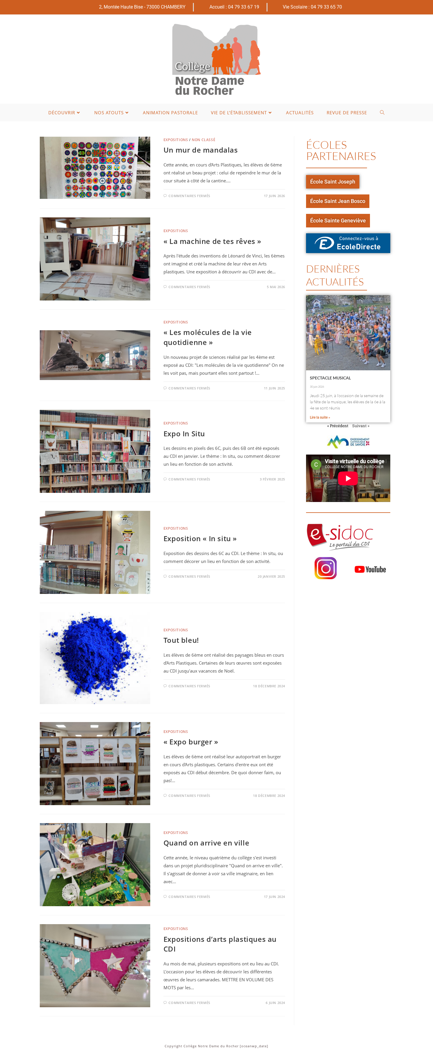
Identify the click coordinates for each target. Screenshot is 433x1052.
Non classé (203, 139)
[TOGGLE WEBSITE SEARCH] (382, 112)
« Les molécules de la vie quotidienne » (207, 337)
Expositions (175, 139)
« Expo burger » (190, 742)
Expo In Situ (184, 433)
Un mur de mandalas (200, 150)
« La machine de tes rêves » (212, 241)
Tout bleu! (181, 640)
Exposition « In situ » (200, 538)
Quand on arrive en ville (206, 843)
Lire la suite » (320, 417)
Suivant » (360, 425)
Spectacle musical (330, 377)
